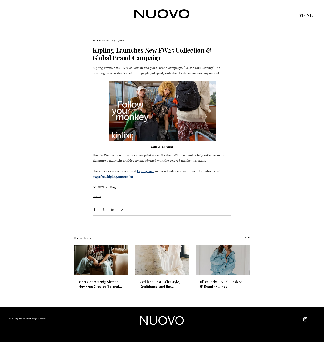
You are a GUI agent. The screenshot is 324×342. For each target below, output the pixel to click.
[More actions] (229, 40)
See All (247, 237)
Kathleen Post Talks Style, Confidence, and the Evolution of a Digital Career (161, 284)
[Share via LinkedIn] (113, 209)
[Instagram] (305, 319)
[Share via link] (122, 209)
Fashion (97, 196)
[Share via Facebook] (94, 209)
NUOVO (162, 14)
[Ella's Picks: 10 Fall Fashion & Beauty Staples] (223, 260)
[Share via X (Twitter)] (103, 209)
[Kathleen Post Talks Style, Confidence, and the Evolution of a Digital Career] (162, 260)
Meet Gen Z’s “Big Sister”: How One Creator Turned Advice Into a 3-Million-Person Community (98, 284)
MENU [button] (306, 15)
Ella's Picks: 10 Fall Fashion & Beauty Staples (221, 284)
